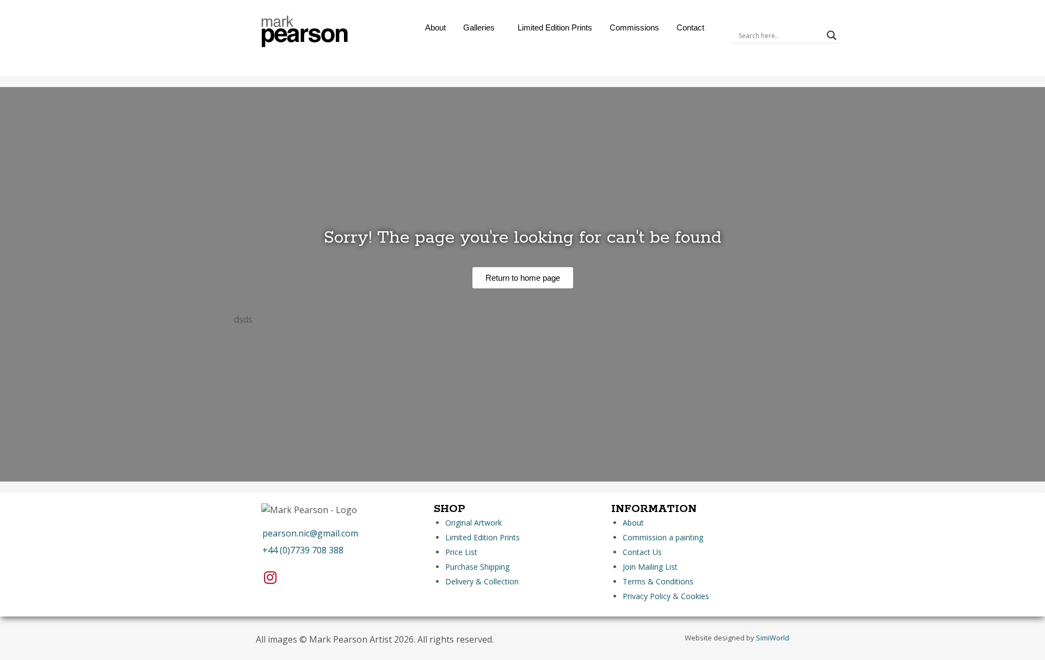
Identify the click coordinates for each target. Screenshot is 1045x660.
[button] (482, 27)
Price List (461, 552)
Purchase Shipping (477, 567)
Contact (690, 27)
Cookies (695, 596)
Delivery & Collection (482, 581)
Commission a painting (663, 537)
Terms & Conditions (658, 581)
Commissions (634, 27)
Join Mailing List (650, 567)
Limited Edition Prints (555, 27)
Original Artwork (473, 522)
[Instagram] (270, 577)
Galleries (479, 27)
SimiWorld (772, 638)
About (435, 27)
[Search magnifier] (831, 35)
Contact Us (642, 552)
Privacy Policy (647, 596)
